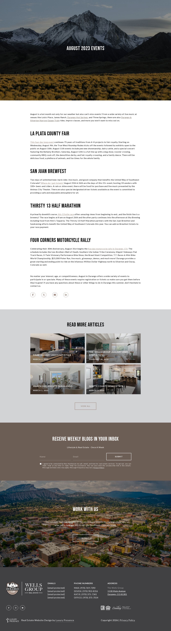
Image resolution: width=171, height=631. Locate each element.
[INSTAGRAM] (15, 607)
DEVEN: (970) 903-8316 (86, 591)
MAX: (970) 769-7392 (85, 588)
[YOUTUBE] (22, 607)
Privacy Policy (98, 468)
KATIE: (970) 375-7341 (85, 594)
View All (85, 406)
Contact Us (85, 538)
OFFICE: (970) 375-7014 (86, 597)
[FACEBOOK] (8, 607)
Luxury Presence (65, 620)
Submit (119, 456)
